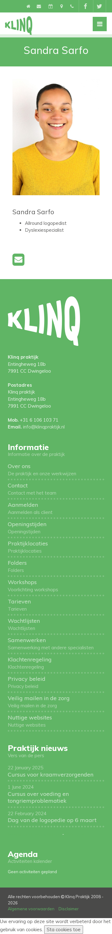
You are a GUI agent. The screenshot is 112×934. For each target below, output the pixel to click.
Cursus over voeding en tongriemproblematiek (38, 794)
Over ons (42, 469)
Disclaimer (68, 908)
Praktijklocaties (28, 547)
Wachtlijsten (24, 624)
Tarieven (19, 605)
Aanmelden (30, 508)
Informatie (28, 447)
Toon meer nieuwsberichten (34, 834)
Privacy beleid (26, 682)
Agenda (23, 854)
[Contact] (39, 6)
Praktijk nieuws (38, 748)
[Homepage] (28, 6)
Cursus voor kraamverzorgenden (50, 771)
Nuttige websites (30, 721)
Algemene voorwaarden (31, 908)
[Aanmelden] (51, 6)
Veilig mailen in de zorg (39, 701)
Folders (17, 566)
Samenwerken (51, 643)
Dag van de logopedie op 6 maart (52, 817)
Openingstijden (27, 527)
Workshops (33, 585)
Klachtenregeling (30, 663)
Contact (32, 489)
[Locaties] (62, 6)
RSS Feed (74, 834)
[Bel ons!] (72, 6)
